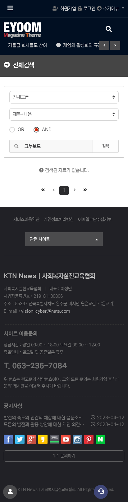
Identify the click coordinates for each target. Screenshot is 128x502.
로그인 (89, 8)
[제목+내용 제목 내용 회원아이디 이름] (64, 114)
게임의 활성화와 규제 (79, 45)
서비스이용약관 (26, 219)
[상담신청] (101, 492)
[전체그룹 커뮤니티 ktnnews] (64, 97)
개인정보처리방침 (59, 219)
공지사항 (13, 406)
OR (21, 129)
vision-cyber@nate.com (45, 311)
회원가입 (68, 8)
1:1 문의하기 (64, 455)
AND (47, 129)
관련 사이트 (40, 239)
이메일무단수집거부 (95, 219)
